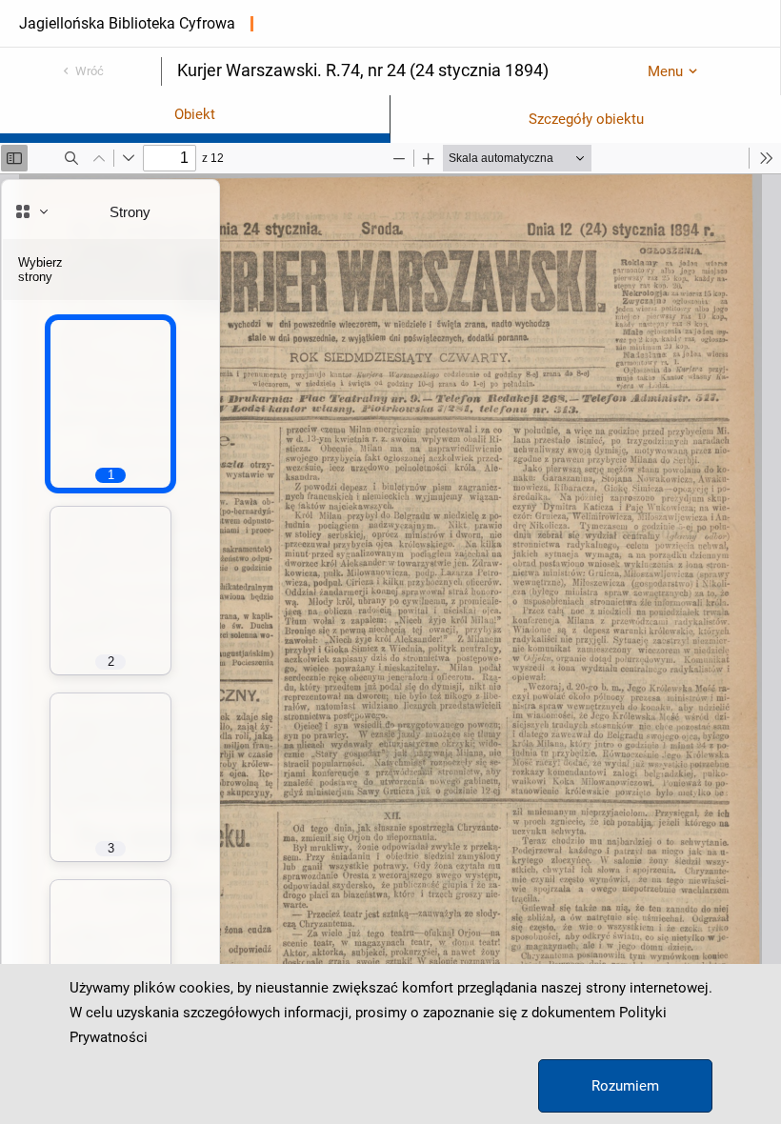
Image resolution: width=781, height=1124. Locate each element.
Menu (665, 71)
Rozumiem (625, 1085)
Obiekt (194, 114)
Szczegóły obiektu (586, 119)
